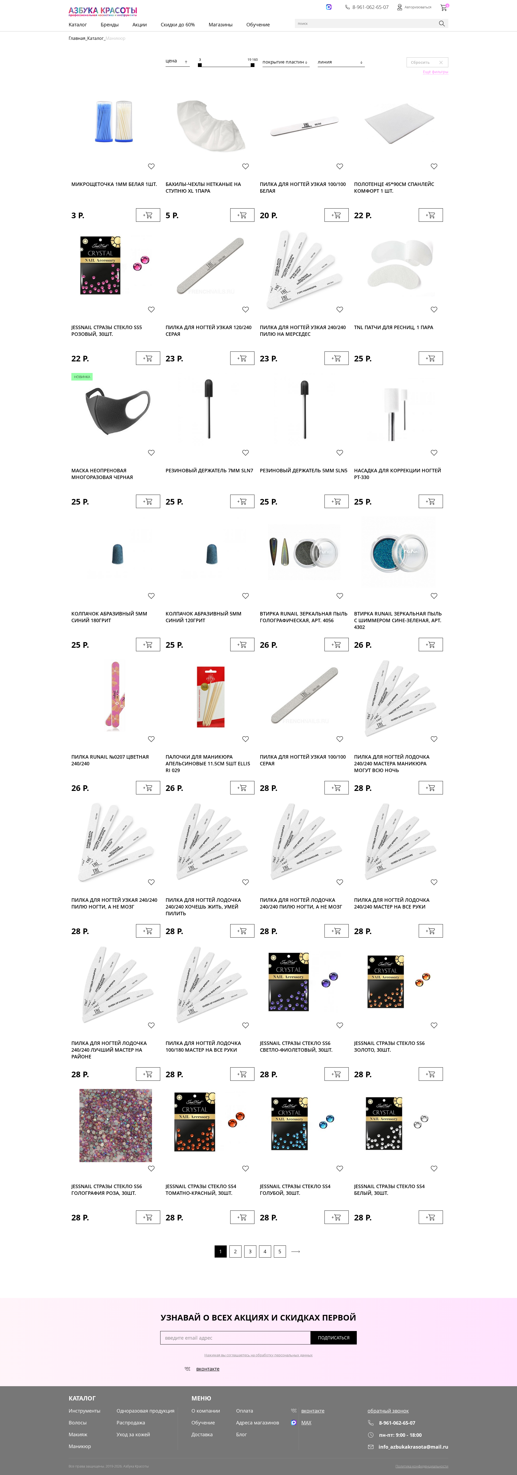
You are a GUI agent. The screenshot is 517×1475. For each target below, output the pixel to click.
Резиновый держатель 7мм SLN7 (209, 470)
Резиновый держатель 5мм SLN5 (303, 470)
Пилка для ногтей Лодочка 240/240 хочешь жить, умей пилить (203, 905)
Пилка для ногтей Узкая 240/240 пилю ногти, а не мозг (114, 903)
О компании (205, 1410)
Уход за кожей (133, 1434)
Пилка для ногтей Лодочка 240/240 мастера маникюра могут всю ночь (391, 762)
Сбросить (429, 62)
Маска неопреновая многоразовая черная (102, 473)
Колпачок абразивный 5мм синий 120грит (204, 617)
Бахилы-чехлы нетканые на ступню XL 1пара (203, 187)
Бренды (110, 24)
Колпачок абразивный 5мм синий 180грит (109, 617)
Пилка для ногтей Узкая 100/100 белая (303, 187)
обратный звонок (388, 1410)
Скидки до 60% (178, 24)
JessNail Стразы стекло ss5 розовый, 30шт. (106, 330)
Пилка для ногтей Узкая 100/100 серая (303, 760)
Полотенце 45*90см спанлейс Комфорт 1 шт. (394, 187)
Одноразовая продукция (145, 1410)
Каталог (95, 38)
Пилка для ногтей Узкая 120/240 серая (208, 330)
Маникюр (80, 1446)
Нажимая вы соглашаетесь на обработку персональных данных (258, 1355)
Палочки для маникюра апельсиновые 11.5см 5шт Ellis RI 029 (208, 762)
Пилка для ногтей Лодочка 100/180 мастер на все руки (203, 1046)
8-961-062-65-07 (370, 7)
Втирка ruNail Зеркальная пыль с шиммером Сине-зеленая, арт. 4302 (398, 618)
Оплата (244, 1410)
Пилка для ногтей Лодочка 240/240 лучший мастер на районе (109, 1048)
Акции (139, 24)
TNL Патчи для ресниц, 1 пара (393, 327)
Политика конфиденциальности (422, 1466)
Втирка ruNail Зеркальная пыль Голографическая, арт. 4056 (304, 617)
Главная (77, 38)
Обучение (258, 24)
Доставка (202, 1434)
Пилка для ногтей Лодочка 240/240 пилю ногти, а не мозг (301, 903)
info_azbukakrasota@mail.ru (413, 1447)
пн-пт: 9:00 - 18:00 (400, 1435)
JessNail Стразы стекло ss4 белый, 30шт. (389, 1189)
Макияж (78, 1434)
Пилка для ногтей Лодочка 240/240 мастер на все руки (391, 903)
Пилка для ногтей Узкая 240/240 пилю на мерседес (303, 330)
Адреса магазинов (257, 1422)
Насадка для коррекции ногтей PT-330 (397, 473)
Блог (241, 1434)
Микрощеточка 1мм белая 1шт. (114, 184)
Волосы (78, 1422)
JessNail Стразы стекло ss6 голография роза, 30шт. (106, 1189)
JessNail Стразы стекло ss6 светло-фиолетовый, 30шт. (296, 1046)
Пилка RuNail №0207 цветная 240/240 (110, 760)
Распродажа (131, 1422)
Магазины (221, 24)
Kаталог (78, 24)
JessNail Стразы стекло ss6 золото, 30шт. (389, 1046)
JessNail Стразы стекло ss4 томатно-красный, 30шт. (201, 1189)
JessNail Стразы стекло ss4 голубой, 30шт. (295, 1189)
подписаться (334, 1338)
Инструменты (84, 1410)
